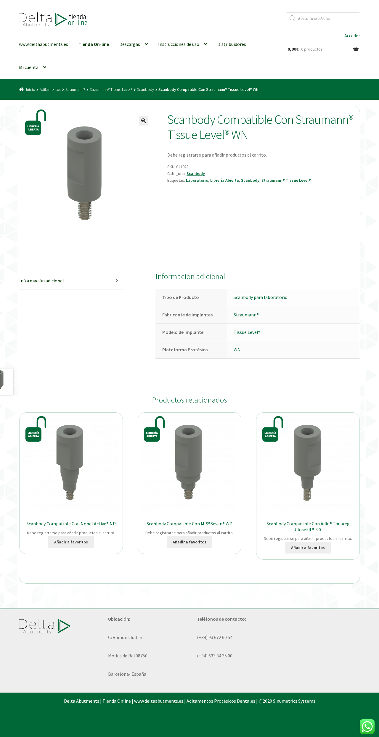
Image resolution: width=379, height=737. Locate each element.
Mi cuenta (28, 67)
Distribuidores (231, 44)
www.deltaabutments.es (43, 44)
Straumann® (75, 89)
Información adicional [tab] (41, 281)
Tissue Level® (247, 332)
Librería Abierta (224, 180)
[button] (143, 120)
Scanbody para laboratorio (261, 297)
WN (237, 350)
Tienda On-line (93, 44)
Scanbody (145, 89)
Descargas (129, 44)
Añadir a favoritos (71, 542)
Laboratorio (197, 180)
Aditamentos (50, 89)
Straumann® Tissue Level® (111, 89)
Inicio (30, 89)
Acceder (352, 35)
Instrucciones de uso (178, 44)
